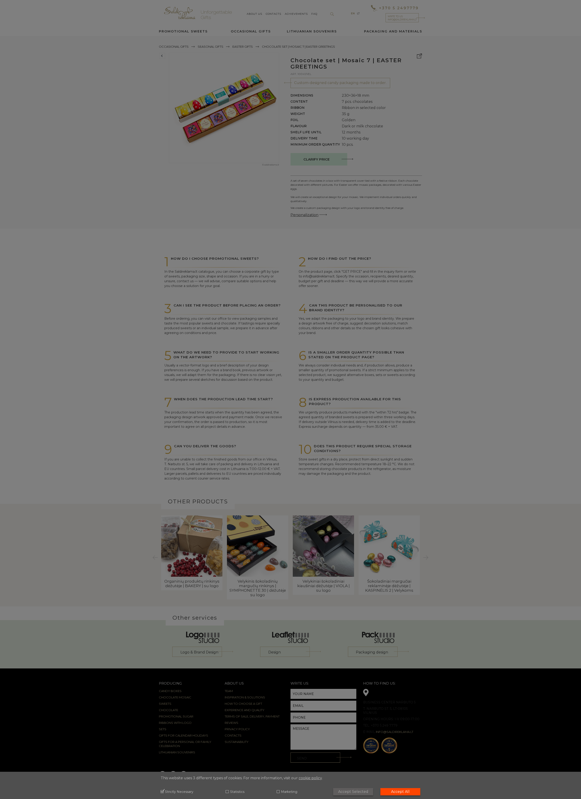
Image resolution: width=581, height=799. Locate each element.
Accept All (400, 791)
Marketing (289, 792)
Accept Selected (353, 791)
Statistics (237, 792)
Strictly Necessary (179, 792)
